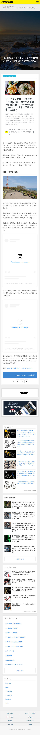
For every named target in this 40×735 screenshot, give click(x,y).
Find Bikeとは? (10, 717)
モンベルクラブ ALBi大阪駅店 (13, 623)
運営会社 (10, 720)
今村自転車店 (8, 655)
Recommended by (27, 490)
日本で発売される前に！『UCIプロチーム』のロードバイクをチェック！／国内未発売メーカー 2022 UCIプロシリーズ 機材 (23, 539)
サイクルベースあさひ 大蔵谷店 (13, 642)
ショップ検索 (20, 670)
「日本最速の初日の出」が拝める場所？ (25, 375)
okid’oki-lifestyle (9, 660)
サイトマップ (30, 720)
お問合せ (30, 717)
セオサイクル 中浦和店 (11, 628)
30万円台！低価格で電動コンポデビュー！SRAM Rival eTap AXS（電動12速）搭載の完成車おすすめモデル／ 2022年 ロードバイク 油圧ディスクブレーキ (24, 527)
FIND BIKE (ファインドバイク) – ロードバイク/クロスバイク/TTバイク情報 (7, 2)
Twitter (7, 703)
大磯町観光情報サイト (14, 368)
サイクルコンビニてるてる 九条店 (14, 646)
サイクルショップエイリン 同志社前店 (15, 637)
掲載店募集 (10, 713)
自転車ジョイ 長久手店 (11, 633)
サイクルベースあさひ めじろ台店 (14, 665)
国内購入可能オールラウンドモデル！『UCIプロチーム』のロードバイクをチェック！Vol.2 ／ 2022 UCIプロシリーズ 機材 (23, 505)
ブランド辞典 (8, 691)
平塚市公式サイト (27, 368)
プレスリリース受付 (30, 713)
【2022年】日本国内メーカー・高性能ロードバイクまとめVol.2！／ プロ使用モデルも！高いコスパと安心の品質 (23, 549)
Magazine (8, 683)
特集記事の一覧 (20, 559)
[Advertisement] (20, 35)
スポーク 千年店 (9, 651)
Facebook (8, 699)
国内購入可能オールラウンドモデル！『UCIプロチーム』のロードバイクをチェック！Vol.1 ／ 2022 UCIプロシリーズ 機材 (23, 515)
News (6, 687)
